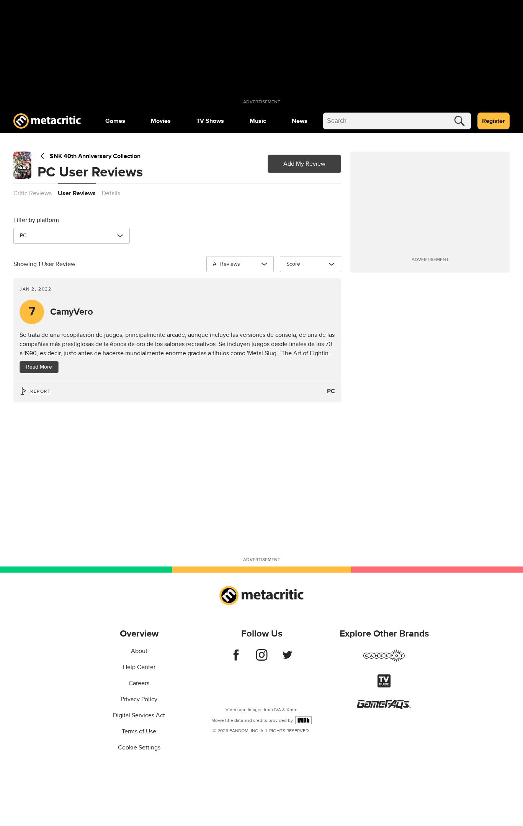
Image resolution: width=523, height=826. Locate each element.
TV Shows (210, 121)
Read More (39, 367)
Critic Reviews (32, 193)
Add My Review (304, 164)
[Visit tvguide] (384, 685)
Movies (161, 121)
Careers (139, 683)
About (139, 651)
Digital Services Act (139, 715)
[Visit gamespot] (384, 660)
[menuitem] (115, 121)
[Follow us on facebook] (236, 659)
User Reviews (77, 193)
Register (493, 121)
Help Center (139, 667)
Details (111, 193)
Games (115, 121)
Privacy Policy (139, 699)
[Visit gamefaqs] (384, 707)
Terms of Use (139, 731)
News (299, 121)
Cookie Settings (139, 747)
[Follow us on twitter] (287, 659)
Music (258, 121)
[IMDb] (303, 720)
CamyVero (61, 311)
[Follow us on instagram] (261, 659)
